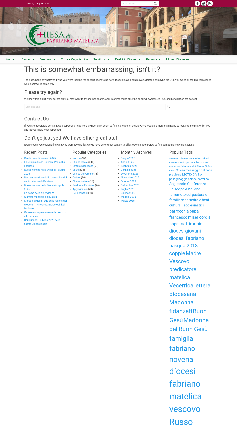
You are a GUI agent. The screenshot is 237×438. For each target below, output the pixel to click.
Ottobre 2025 (128, 181)
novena (181, 359)
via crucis (178, 166)
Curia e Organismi (73, 59)
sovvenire (173, 158)
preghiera (175, 174)
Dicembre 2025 (129, 173)
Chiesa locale (80, 162)
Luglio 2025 (127, 189)
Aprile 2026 (127, 162)
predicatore (182, 269)
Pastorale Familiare (83, 185)
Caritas (76, 177)
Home (10, 59)
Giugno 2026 (128, 158)
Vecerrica (181, 285)
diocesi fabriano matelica (185, 383)
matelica (179, 277)
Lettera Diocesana (83, 165)
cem (171, 166)
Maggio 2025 (128, 196)
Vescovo (46, 59)
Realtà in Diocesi (126, 59)
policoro (183, 158)
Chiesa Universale (83, 173)
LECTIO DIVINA (192, 174)
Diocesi (26, 59)
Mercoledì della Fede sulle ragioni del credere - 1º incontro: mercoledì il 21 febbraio (45, 204)
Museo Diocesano (178, 59)
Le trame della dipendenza (39, 193)
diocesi (177, 231)
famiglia (181, 338)
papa (174, 223)
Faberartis (192, 158)
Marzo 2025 (128, 200)
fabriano (182, 348)
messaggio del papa (199, 170)
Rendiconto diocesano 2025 (40, 158)
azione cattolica (198, 179)
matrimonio (190, 223)
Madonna (181, 302)
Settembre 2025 (130, 185)
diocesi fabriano (186, 238)
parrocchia (179, 211)
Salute (76, 169)
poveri (205, 162)
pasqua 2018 (183, 245)
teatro (193, 162)
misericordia (199, 217)
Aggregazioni (80, 189)
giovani (193, 231)
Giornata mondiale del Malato (40, 196)
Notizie (77, 158)
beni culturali (203, 158)
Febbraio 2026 (129, 165)
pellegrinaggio (178, 179)
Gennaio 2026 (128, 169)
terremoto (177, 194)
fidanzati (180, 311)
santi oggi (184, 162)
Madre (193, 253)
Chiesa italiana (81, 181)
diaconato (174, 162)
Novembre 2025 (130, 177)
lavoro (199, 162)
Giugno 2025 (128, 193)
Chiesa (180, 170)
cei (188, 194)
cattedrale (193, 200)
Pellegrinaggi (80, 193)
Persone (151, 59)
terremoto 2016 (190, 166)
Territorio (100, 59)
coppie (177, 253)
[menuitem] (9, 59)
